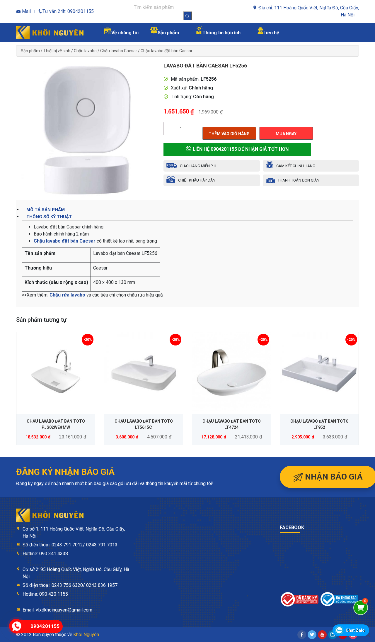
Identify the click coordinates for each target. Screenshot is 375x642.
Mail (26, 11)
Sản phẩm (30, 50)
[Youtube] (322, 634)
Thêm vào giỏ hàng (229, 133)
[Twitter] (312, 634)
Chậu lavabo (85, 50)
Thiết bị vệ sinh (56, 50)
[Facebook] (301, 634)
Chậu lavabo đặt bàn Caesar (166, 50)
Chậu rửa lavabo (67, 295)
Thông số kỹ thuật (49, 216)
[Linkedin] (332, 634)
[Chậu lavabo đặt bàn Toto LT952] (319, 371)
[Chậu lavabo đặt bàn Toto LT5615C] (143, 371)
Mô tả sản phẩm (45, 209)
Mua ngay (286, 133)
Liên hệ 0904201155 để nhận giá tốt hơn (240, 149)
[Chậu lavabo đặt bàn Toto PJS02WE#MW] (55, 371)
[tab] (187, 209)
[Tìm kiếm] (187, 15)
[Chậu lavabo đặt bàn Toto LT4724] (231, 371)
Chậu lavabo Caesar (118, 50)
